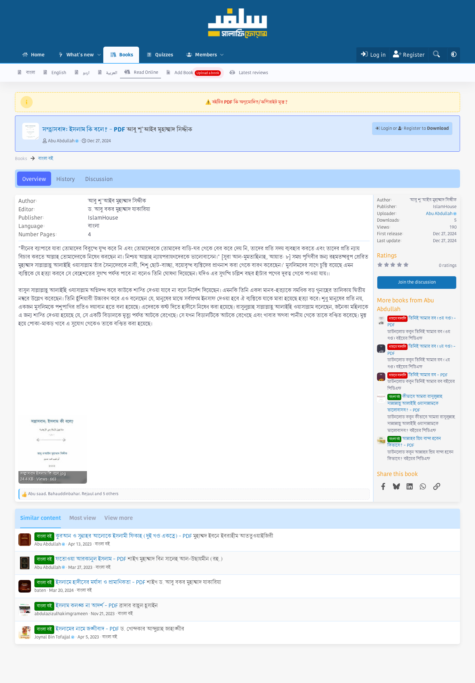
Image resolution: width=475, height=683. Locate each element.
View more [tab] (118, 518)
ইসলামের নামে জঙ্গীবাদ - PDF (87, 629)
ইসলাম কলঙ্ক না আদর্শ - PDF (87, 606)
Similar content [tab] (40, 518)
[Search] (436, 54)
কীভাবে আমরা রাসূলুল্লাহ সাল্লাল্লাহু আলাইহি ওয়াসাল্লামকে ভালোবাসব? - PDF (414, 403)
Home (38, 54)
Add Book (184, 73)
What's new (80, 54)
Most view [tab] (82, 518)
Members (206, 54)
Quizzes (164, 54)
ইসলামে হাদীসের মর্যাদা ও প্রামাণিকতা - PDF (100, 582)
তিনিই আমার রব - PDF (418, 375)
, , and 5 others (73, 494)
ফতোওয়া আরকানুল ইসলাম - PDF (91, 559)
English (58, 73)
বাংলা (30, 73)
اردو (86, 73)
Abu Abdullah (61, 141)
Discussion (99, 179)
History (65, 179)
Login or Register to (414, 128)
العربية (111, 73)
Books (126, 54)
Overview (34, 179)
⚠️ (246, 101)
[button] (99, 55)
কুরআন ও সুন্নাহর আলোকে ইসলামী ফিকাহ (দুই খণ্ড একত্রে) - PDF (124, 536)
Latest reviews (253, 73)
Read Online (146, 72)
